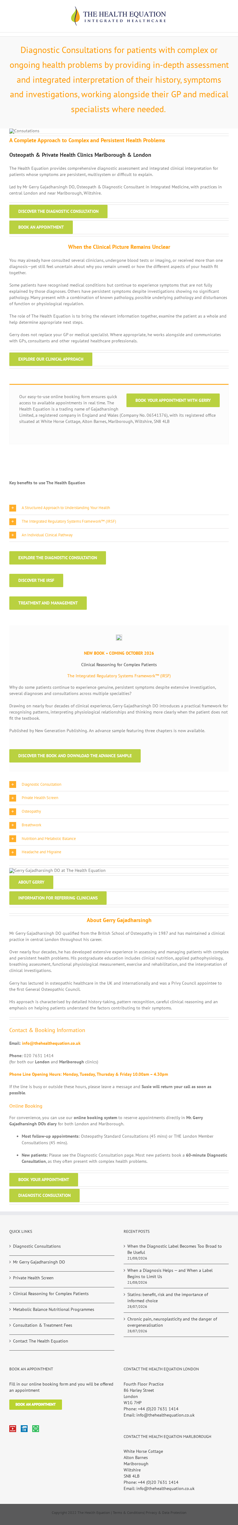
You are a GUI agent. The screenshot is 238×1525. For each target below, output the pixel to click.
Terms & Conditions (128, 1512)
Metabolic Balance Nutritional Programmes (53, 1309)
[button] (119, 508)
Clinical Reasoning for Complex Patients (51, 1293)
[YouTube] (12, 1428)
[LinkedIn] (24, 1428)
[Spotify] (35, 1428)
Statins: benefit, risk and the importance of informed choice (167, 1297)
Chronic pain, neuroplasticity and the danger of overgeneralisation (172, 1322)
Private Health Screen (33, 1278)
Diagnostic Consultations (37, 1246)
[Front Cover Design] (119, 636)
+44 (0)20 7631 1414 (158, 1409)
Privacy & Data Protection (166, 1512)
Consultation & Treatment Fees (42, 1325)
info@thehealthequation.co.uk (51, 1043)
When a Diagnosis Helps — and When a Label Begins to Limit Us (170, 1273)
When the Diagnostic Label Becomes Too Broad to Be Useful (174, 1249)
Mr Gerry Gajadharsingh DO (39, 1262)
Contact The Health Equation (40, 1341)
